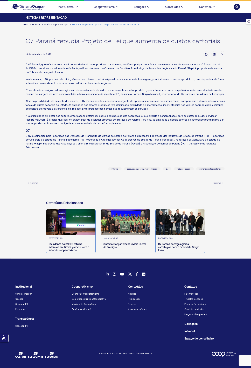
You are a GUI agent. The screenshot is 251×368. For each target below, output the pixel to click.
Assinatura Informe (137, 309)
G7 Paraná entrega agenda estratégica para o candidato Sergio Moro (178, 247)
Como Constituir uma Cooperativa (89, 299)
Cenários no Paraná (81, 309)
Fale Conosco (191, 294)
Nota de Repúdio (184, 169)
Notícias (132, 294)
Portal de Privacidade (195, 304)
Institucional (66, 7)
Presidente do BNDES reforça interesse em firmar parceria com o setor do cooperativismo (69, 247)
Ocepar (19, 299)
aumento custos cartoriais (210, 169)
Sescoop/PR (21, 304)
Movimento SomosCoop (84, 304)
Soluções (140, 7)
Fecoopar (20, 309)
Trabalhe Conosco (193, 299)
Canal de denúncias (194, 309)
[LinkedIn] (214, 54)
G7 (167, 169)
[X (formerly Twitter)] (222, 54)
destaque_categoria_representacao (142, 169)
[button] (237, 7)
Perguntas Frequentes (195, 314)
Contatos (205, 7)
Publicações (134, 299)
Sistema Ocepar (23, 294)
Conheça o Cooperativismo (85, 294)
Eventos (132, 304)
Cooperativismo (104, 7)
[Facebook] (206, 54)
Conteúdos (172, 7)
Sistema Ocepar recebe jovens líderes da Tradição (124, 246)
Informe (114, 169)
